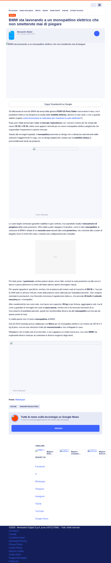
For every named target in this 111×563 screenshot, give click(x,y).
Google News (41, 519)
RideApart (20, 399)
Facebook (40, 466)
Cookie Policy (15, 548)
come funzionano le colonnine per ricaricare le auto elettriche (52, 118)
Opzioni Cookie (16, 551)
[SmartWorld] (19, 5)
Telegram (39, 489)
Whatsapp (40, 481)
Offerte (38, 11)
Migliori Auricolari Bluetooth (103, 453)
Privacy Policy (15, 544)
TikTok (38, 504)
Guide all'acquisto (26, 11)
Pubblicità (13, 561)
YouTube (39, 511)
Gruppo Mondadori (18, 558)
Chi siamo (14, 531)
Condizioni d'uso (17, 537)
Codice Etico (15, 554)
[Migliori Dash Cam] (55, 453)
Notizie (45, 11)
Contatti (12, 534)
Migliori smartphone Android (76, 453)
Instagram (40, 496)
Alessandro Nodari (24, 32)
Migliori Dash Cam (50, 453)
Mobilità (12, 15)
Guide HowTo (55, 11)
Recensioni (13, 11)
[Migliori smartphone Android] (83, 453)
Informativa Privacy (18, 541)
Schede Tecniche (76, 11)
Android (65, 11)
